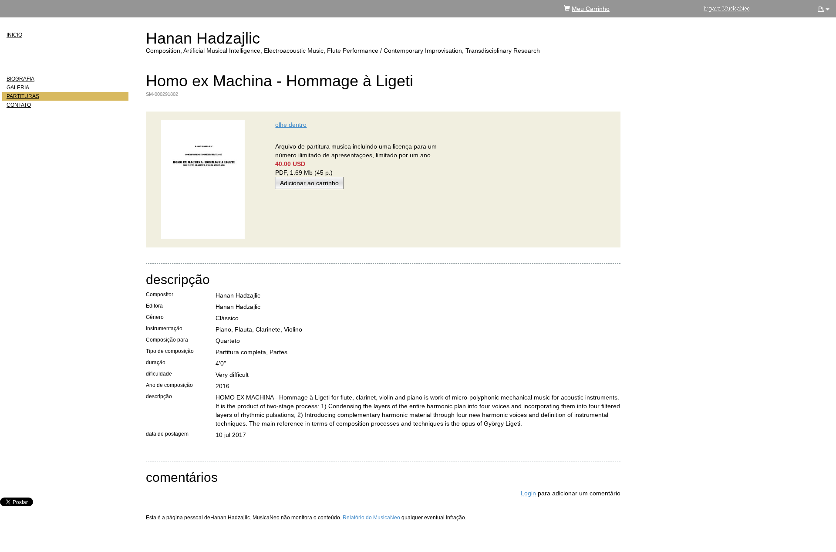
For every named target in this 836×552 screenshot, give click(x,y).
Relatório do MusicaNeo (371, 518)
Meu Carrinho (591, 8)
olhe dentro (291, 124)
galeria (18, 88)
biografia (20, 79)
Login (528, 493)
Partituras (23, 96)
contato (19, 105)
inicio (14, 35)
